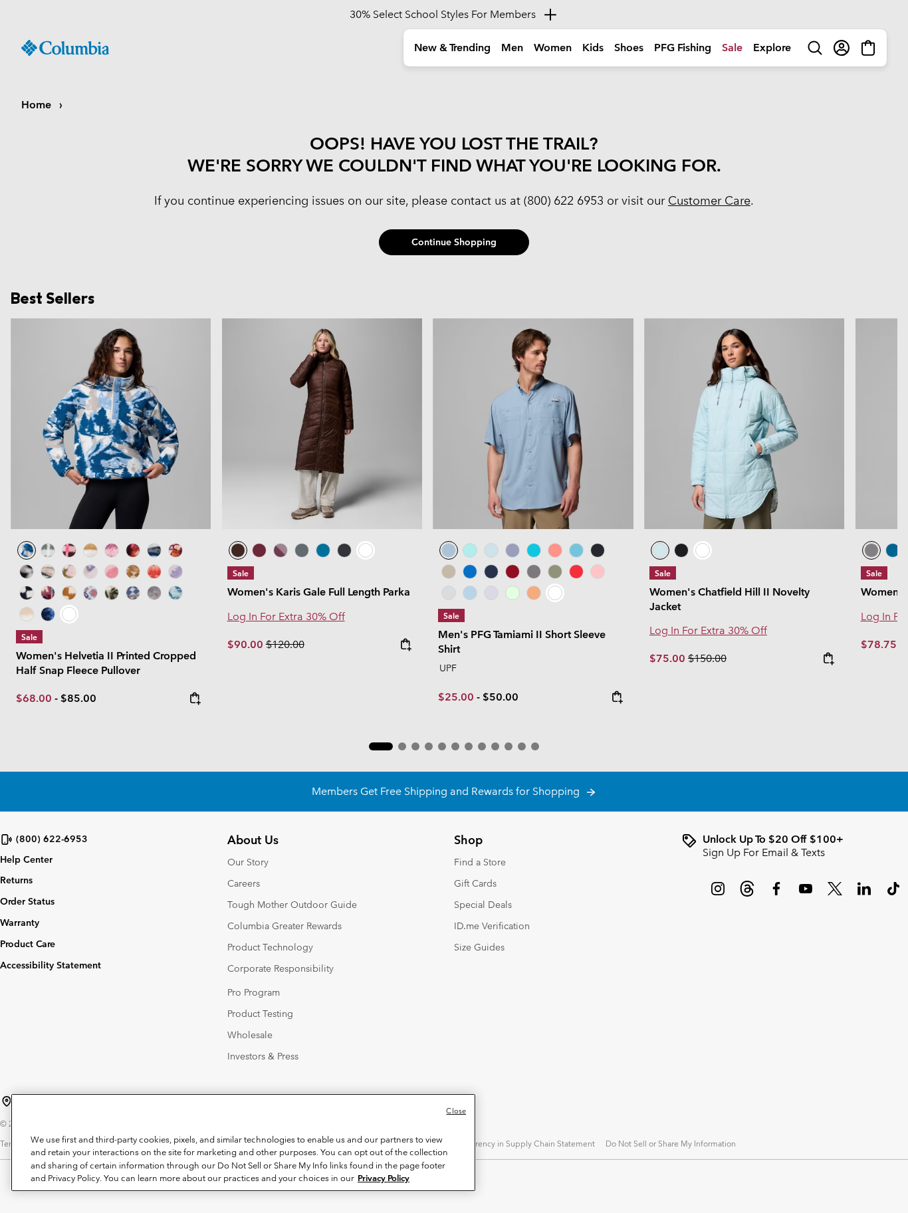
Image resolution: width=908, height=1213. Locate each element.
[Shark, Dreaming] (154, 593)
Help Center (26, 859)
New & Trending (452, 47)
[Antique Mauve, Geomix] (48, 593)
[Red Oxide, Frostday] (175, 550)
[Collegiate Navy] (491, 571)
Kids (593, 47)
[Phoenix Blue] (323, 550)
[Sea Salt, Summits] (90, 550)
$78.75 (880, 644)
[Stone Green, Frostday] (111, 593)
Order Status (27, 901)
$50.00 (500, 697)
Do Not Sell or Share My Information (671, 1143)
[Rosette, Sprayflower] (111, 571)
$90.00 (246, 644)
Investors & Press (262, 1056)
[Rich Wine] (259, 550)
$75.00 (668, 658)
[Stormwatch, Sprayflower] (175, 571)
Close (456, 1110)
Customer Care (709, 200)
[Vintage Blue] (576, 550)
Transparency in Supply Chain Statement (521, 1143)
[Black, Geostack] (26, 593)
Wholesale (250, 1035)
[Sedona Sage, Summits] (48, 571)
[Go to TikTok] (893, 895)
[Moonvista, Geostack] (69, 550)
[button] (381, 746)
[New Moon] (512, 550)
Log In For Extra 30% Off (286, 616)
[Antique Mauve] (280, 550)
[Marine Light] (491, 550)
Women (553, 47)
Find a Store (480, 862)
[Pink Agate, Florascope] (69, 571)
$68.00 (34, 698)
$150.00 (707, 658)
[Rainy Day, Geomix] (90, 593)
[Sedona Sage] (301, 550)
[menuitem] (452, 47)
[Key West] (512, 593)
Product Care (27, 944)
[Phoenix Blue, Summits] (154, 550)
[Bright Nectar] (533, 593)
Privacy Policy (383, 1178)
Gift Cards (475, 883)
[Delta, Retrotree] (133, 571)
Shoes (628, 47)
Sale (732, 47)
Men (512, 47)
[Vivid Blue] (470, 571)
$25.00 (456, 697)
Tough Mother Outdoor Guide (292, 905)
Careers (243, 883)
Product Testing (260, 1014)
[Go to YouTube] (805, 895)
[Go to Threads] (747, 895)
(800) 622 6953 (564, 200)
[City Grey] (533, 571)
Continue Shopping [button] (454, 242)
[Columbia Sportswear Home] (65, 48)
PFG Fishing (682, 47)
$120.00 (285, 644)
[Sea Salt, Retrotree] (133, 593)
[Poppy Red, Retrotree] (154, 571)
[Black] (344, 550)
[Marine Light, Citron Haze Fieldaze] (744, 423)
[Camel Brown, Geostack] (69, 593)
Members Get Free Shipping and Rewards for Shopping (448, 791)
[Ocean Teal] (533, 550)
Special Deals (483, 905)
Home (37, 104)
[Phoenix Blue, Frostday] (111, 423)
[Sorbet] (597, 571)
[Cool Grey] (448, 593)
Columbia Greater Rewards (284, 926)
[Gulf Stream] (470, 550)
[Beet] (512, 571)
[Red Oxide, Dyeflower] (133, 550)
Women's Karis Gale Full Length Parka (318, 592)
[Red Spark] (576, 571)
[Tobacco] (322, 423)
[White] (491, 593)
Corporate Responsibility (280, 968)
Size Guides (479, 947)
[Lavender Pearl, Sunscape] (90, 571)
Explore (772, 47)
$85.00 (78, 698)
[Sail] (470, 593)
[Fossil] (448, 571)
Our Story (248, 862)
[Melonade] (555, 550)
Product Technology (270, 947)
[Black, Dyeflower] (26, 571)
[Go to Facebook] (776, 895)
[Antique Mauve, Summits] (111, 550)
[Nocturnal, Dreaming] (48, 614)
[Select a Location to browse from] (6, 1101)
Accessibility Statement (50, 965)
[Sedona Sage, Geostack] (48, 550)
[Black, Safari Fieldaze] (681, 550)
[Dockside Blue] (533, 423)
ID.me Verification (492, 926)
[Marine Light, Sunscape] (175, 593)
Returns (16, 880)
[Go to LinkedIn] (864, 895)
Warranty (19, 923)
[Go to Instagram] (718, 895)
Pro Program (253, 992)
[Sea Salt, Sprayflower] (26, 614)
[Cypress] (555, 571)
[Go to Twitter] (835, 895)
